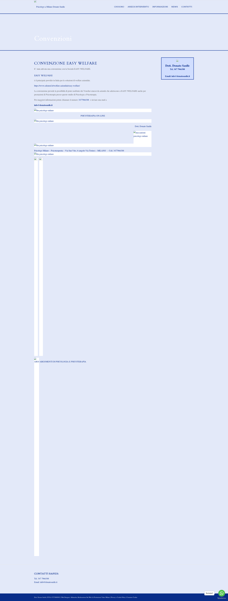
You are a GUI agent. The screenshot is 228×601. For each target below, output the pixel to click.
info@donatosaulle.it (43, 105)
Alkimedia (74, 597)
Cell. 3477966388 (116, 150)
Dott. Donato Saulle (143, 126)
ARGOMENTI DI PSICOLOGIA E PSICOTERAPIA (62, 361)
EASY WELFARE (43, 75)
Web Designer (65, 597)
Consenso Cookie (132, 597)
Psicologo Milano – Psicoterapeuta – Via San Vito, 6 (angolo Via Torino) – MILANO (70, 150)
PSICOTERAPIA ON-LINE (93, 115)
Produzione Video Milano (102, 597)
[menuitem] (119, 6)
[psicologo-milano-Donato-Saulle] (49, 6)
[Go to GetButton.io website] (221, 598)
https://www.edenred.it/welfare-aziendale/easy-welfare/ (57, 85)
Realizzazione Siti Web (84, 597)
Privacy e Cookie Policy (118, 597)
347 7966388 (179, 69)
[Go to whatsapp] (221, 593)
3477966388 (84, 99)
